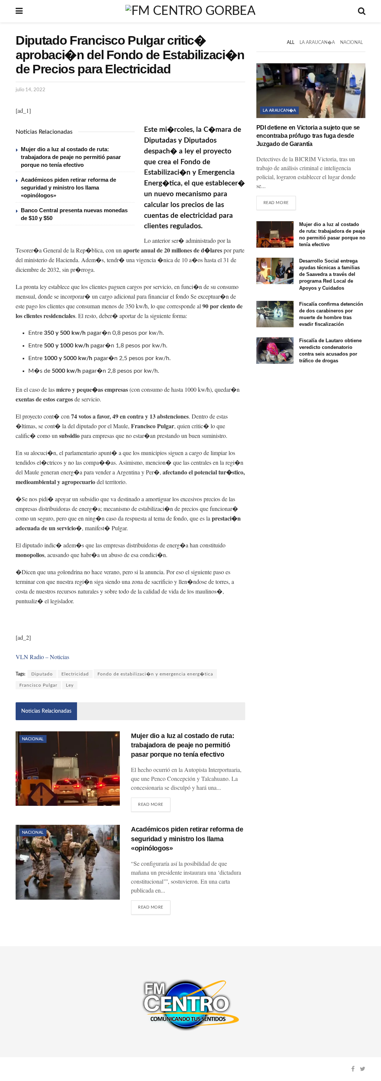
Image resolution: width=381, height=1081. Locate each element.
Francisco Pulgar (38, 685)
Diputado (42, 674)
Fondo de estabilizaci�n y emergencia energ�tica (155, 674)
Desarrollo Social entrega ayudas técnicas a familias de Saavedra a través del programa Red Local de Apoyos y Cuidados (329, 274)
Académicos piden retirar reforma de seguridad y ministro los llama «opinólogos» (68, 187)
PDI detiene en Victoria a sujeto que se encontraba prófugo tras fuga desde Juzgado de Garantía (308, 135)
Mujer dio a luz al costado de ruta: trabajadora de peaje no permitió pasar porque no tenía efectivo (71, 157)
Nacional (33, 739)
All (290, 42)
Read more (150, 804)
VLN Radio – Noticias (42, 657)
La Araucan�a (317, 42)
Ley (70, 685)
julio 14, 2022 (30, 90)
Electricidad (75, 674)
